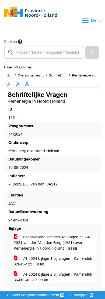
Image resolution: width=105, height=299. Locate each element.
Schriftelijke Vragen (63, 75)
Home (11, 75)
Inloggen (81, 295)
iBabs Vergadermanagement (34, 295)
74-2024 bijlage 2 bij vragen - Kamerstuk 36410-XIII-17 (53, 277)
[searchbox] (43, 52)
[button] (92, 52)
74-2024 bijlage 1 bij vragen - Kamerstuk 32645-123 (53, 261)
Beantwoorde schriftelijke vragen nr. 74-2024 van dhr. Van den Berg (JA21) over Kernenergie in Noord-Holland (52, 242)
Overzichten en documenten (38, 75)
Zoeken (10, 41)
